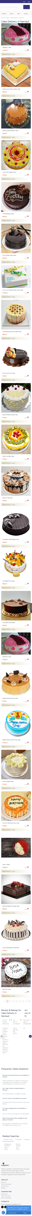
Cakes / (8, 17)
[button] (16, 1076)
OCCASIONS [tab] (27, 1139)
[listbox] (16, 1036)
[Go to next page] (29, 1001)
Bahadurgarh (7, 1144)
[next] (30, 1036)
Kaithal (6, 1149)
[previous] (1, 1036)
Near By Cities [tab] (8, 1139)
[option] (5, 1036)
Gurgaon (18, 1145)
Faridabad (7, 1145)
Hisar (5, 1147)
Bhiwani (18, 1144)
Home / (4, 17)
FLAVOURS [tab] (18, 1139)
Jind (17, 1147)
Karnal (17, 1149)
